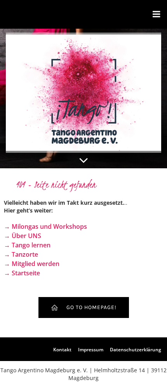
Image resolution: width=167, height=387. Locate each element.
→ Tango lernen (27, 245)
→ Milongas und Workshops (45, 226)
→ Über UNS (22, 236)
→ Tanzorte (21, 254)
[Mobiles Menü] (156, 14)
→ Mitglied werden (31, 263)
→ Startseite (22, 273)
